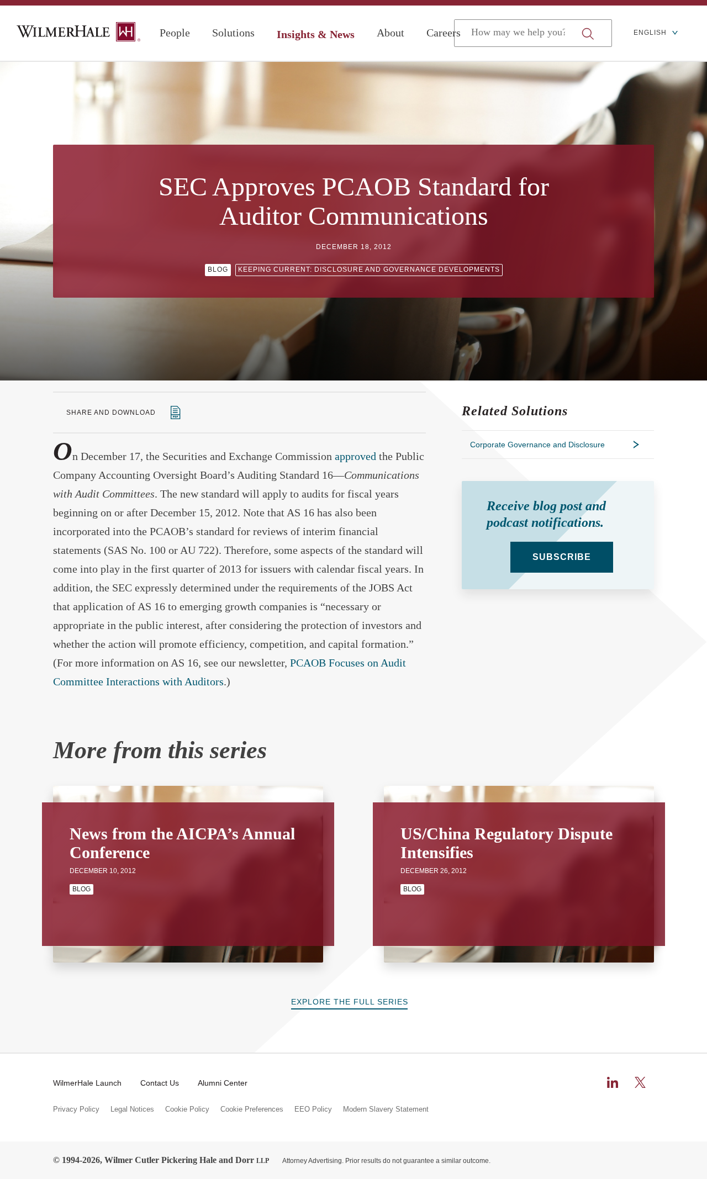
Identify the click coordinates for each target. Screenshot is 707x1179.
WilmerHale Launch (87, 1082)
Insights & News (316, 34)
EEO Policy (313, 1109)
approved (355, 456)
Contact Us (159, 1082)
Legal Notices (132, 1109)
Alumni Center (222, 1082)
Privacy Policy (76, 1109)
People (175, 33)
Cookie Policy (187, 1109)
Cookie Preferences (251, 1109)
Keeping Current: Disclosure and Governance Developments (369, 269)
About (390, 33)
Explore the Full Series (349, 1001)
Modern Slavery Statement (386, 1109)
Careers (443, 33)
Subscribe (561, 557)
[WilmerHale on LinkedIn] (612, 1082)
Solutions (233, 33)
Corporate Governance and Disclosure (537, 444)
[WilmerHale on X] (640, 1082)
